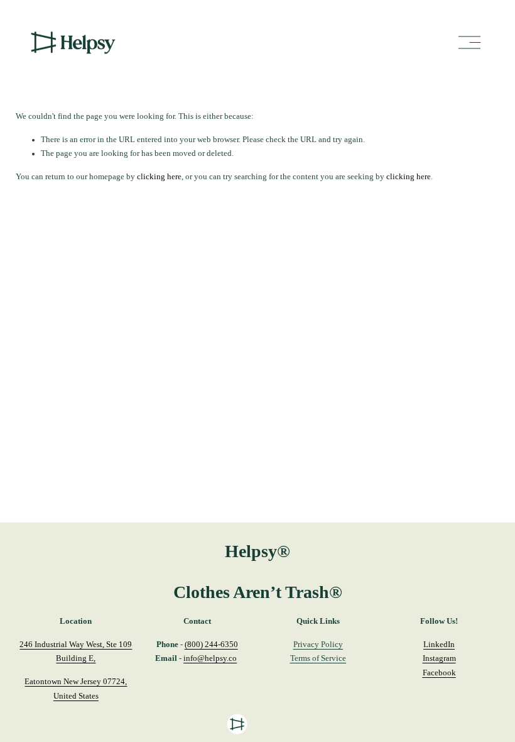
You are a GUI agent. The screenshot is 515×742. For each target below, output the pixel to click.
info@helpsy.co (210, 658)
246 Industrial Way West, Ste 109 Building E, (75, 651)
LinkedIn (439, 644)
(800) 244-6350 (211, 644)
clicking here (159, 176)
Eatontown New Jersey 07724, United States (75, 688)
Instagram (439, 658)
